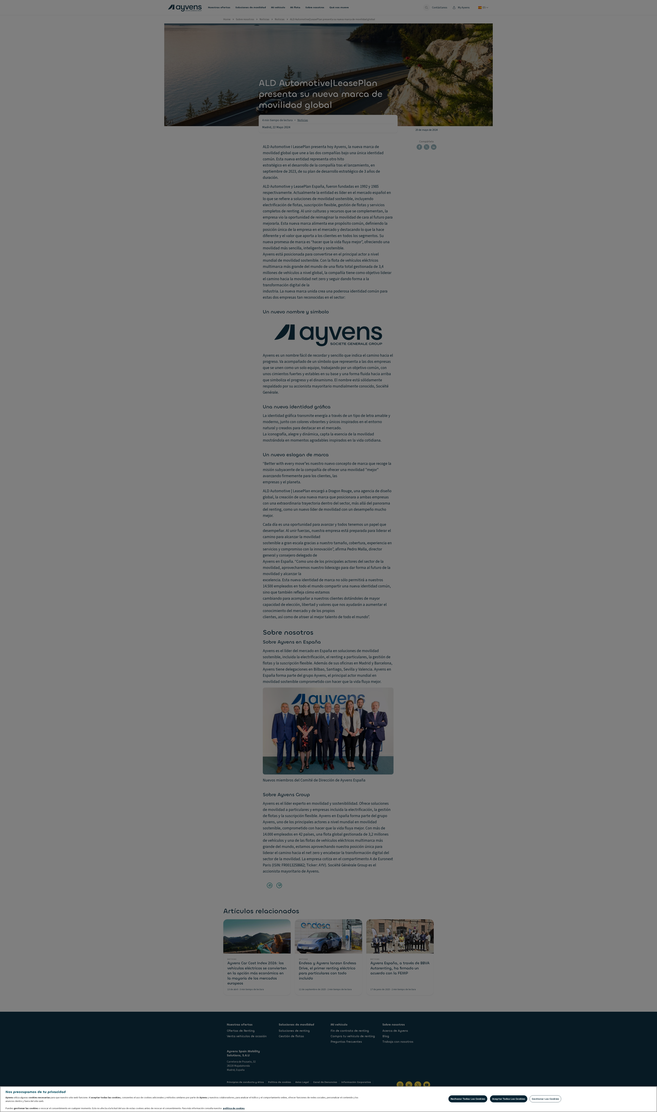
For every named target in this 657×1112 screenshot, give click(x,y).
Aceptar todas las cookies (508, 1098)
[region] (328, 1099)
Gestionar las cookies (545, 1098)
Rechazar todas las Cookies (468, 1098)
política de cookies (234, 1108)
